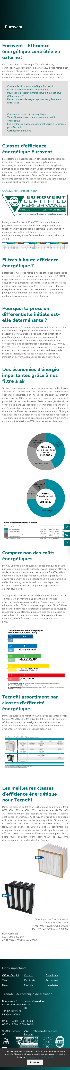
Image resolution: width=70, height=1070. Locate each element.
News (5, 985)
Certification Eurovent (19, 130)
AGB (26, 1031)
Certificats (29, 980)
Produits (28, 985)
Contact (28, 975)
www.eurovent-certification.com (19, 190)
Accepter (35, 1062)
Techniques (52, 980)
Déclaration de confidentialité (40, 1057)
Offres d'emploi (10, 975)
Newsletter (52, 985)
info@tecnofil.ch (11, 1014)
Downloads (52, 975)
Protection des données (44, 1031)
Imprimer (28, 1034)
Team (5, 980)
